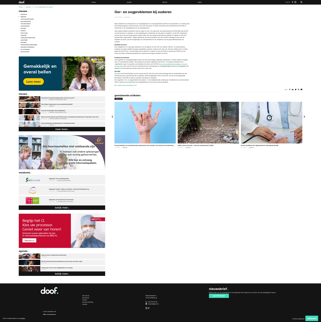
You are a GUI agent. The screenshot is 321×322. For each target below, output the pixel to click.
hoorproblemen (25, 26)
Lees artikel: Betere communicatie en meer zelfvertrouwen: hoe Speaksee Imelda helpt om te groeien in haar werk (62, 118)
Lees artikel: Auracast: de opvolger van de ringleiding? (62, 111)
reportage (23, 42)
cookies (22, 318)
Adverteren (85, 298)
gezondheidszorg (26, 21)
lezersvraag (24, 33)
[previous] (113, 117)
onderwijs (23, 35)
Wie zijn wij (85, 295)
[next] (304, 117)
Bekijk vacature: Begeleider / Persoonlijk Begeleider (62, 179)
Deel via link (298, 89)
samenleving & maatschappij (29, 44)
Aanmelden (219, 295)
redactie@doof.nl (153, 304)
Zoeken (301, 2)
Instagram (295, 2)
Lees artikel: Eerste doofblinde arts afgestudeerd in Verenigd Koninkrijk (271, 125)
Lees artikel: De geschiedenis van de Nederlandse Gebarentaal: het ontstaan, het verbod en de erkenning (145, 125)
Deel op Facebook (289, 89)
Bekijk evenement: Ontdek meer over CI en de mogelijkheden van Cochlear (62, 269)
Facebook (292, 2)
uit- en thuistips (25, 49)
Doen (200, 2)
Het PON (117, 73)
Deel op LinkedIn (292, 89)
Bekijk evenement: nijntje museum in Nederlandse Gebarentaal (62, 256)
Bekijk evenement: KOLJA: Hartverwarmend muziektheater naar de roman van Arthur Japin (62, 262)
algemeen (127, 17)
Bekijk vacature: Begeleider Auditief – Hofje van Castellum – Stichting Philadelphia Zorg (62, 190)
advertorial (24, 14)
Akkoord (311, 318)
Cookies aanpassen (298, 319)
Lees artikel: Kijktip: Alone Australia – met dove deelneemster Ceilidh (208, 125)
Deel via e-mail (301, 89)
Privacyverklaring (87, 302)
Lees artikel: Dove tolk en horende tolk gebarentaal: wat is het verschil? (62, 99)
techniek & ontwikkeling (27, 47)
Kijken (129, 2)
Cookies (84, 304)
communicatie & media (27, 19)
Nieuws (23, 11)
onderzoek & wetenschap (28, 37)
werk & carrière (25, 51)
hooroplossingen (26, 23)
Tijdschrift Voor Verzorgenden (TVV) (127, 85)
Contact (84, 300)
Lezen (93, 2)
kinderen (23, 30)
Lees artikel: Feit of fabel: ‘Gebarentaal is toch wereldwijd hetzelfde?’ (62, 105)
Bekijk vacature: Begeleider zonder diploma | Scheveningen (62, 200)
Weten (164, 2)
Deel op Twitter (295, 89)
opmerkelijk (24, 40)
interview (23, 28)
